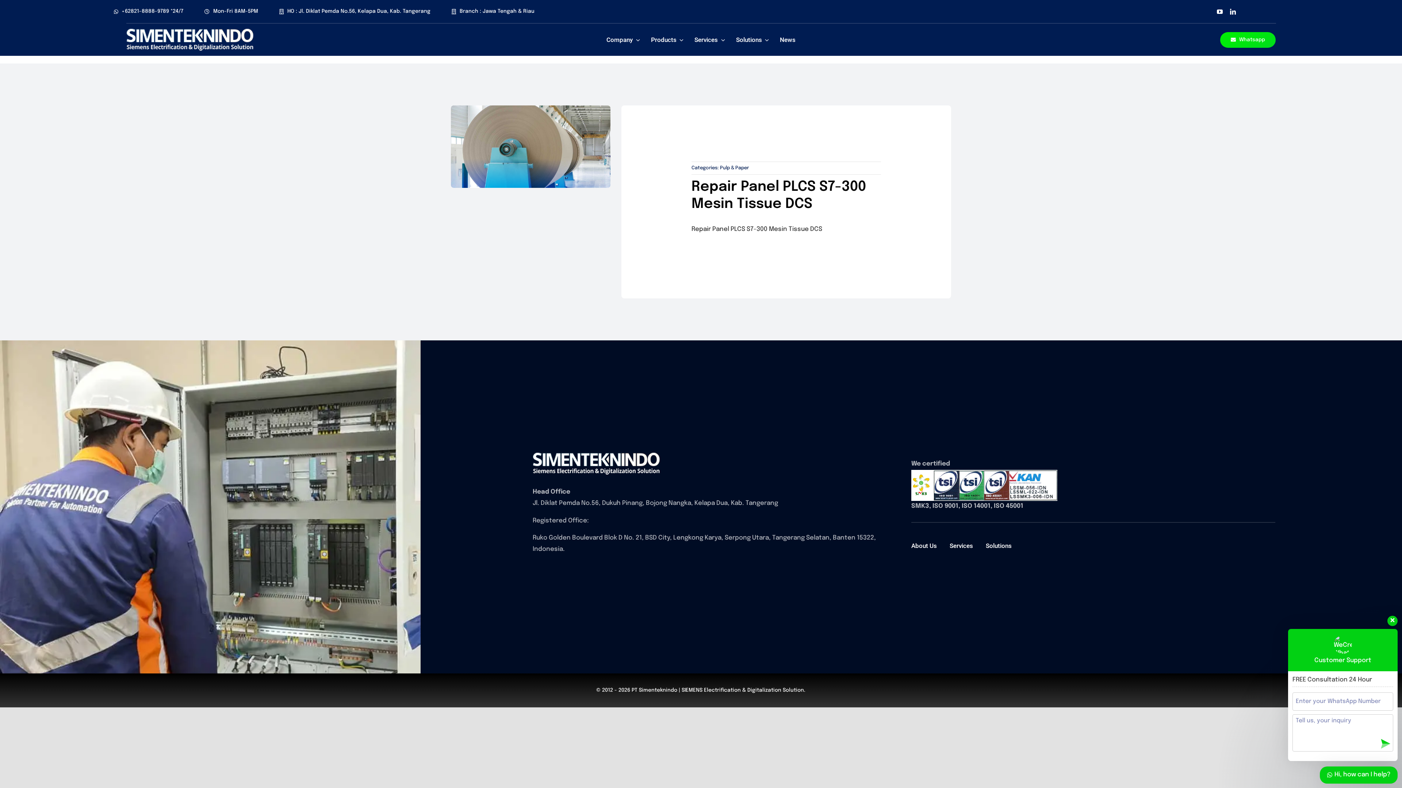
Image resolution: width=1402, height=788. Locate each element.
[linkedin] (1233, 12)
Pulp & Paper (734, 168)
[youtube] (1220, 12)
